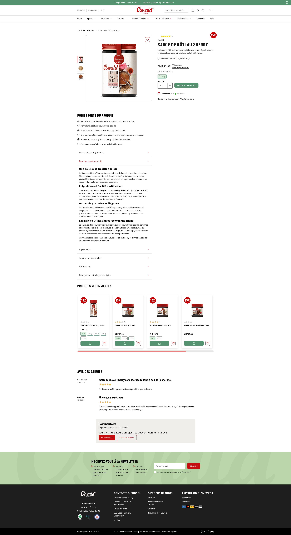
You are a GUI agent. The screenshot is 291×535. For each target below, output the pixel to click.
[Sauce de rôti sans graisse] (93, 306)
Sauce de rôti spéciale (125, 325)
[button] (81, 10)
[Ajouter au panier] (90, 343)
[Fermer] (287, 2)
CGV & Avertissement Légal (126, 531)
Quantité (161, 81)
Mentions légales (169, 531)
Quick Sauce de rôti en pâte (196, 325)
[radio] (83, 334)
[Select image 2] (80, 68)
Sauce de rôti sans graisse (92, 325)
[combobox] (176, 10)
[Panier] (193, 10)
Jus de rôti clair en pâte (160, 325)
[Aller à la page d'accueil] (145, 10)
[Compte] (203, 10)
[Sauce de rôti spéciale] (128, 306)
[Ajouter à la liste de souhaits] (147, 39)
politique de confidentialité (180, 472)
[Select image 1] (80, 59)
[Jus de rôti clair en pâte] (162, 306)
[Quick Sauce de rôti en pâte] (197, 306)
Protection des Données (149, 531)
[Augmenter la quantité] (169, 85)
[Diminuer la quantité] (160, 85)
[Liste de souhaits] (198, 10)
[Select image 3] (80, 76)
